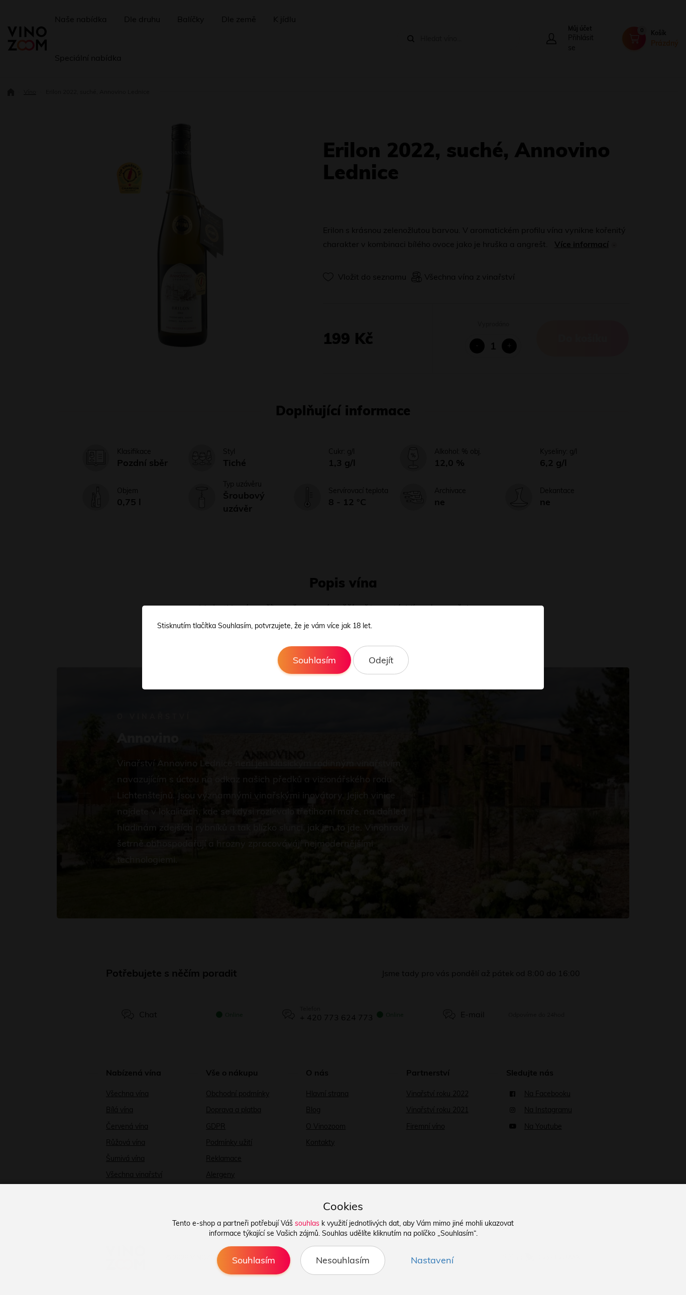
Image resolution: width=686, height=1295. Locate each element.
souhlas (307, 1223)
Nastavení (432, 1260)
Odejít (381, 660)
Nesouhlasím (343, 1260)
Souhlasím (314, 660)
